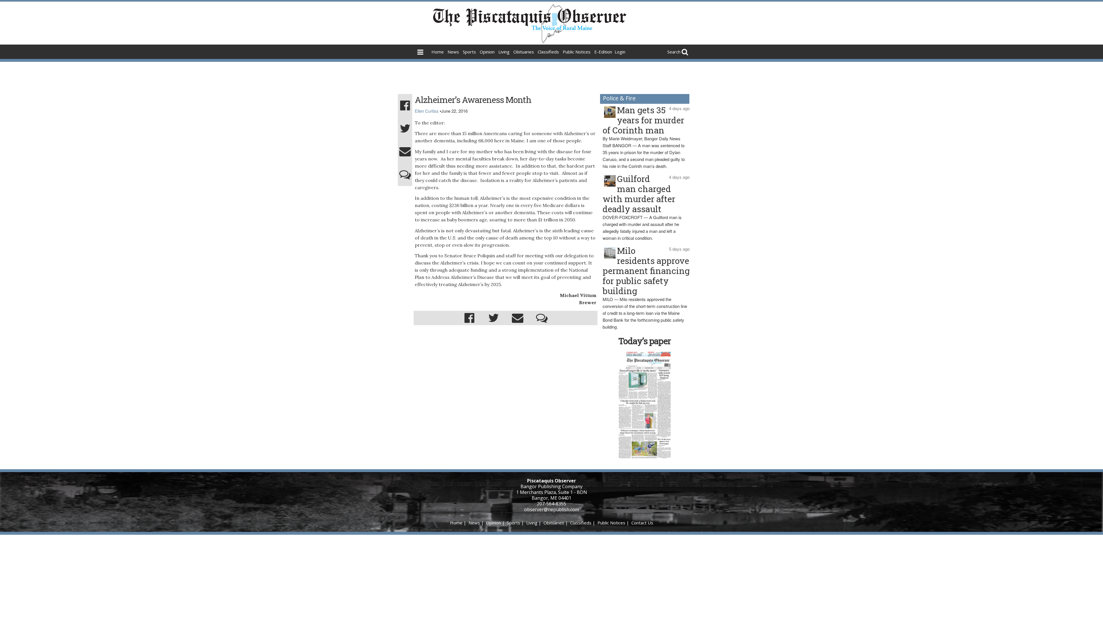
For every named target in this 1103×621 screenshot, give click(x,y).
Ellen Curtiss (427, 111)
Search (673, 52)
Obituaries (523, 52)
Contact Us (642, 523)
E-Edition (603, 52)
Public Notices (577, 52)
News (453, 52)
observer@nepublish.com (551, 509)
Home (437, 52)
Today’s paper (644, 340)
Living (504, 52)
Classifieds (548, 52)
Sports (469, 52)
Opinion (487, 52)
